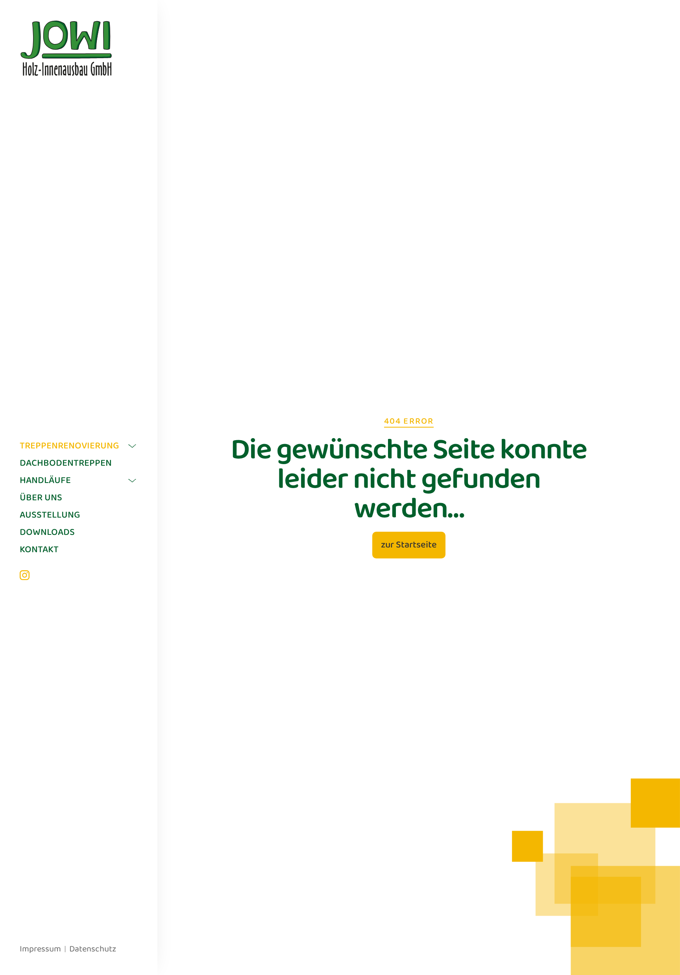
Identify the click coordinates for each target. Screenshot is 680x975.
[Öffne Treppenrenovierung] (132, 446)
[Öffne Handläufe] (132, 481)
